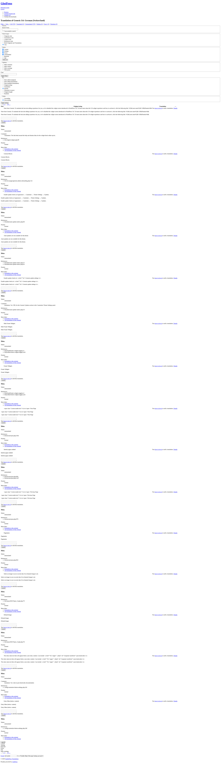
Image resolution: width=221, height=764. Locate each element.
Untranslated (7, 54)
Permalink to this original (11, 149)
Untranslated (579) (30, 24)
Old (5, 58)
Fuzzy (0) (46, 24)
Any (5, 44)
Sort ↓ (7, 24)
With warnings (8, 68)
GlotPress (6, 3)
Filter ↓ (3, 24)
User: (2, 72)
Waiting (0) (40, 24)
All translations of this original (12, 150)
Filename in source (9, 90)
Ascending (7, 98)
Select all (5, 59)
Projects (3, 7)
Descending (7, 100)
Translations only (9, 37)
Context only (7, 39)
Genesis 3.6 (7, 15)
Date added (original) (10, 80)
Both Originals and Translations (12, 43)
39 (8, 104)
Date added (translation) (10, 81)
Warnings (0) (53, 24)
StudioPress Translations (11, 759)
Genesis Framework (9, 13)
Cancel (3, 122)
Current (6, 49)
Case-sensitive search (10, 31)
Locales (7, 7)
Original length (8, 92)
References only (8, 41)
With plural (7, 70)
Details (175, 108)
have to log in (158, 108)
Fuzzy (6, 53)
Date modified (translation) (11, 83)
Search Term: (5, 27)
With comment (8, 64)
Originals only (8, 36)
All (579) (12, 24)
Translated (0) (20, 24)
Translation (7, 87)
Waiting (6, 51)
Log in (2, 9)
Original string (8, 85)
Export (2, 756)
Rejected (6, 56)
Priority (6, 88)
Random (6, 93)
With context (7, 66)
